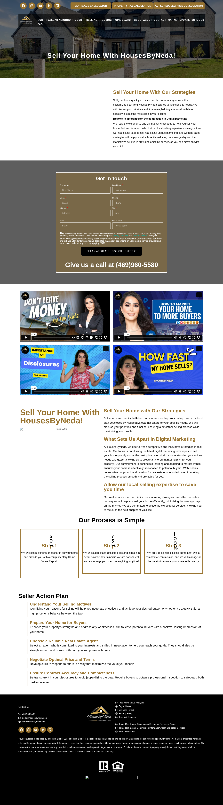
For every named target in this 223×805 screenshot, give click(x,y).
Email (62, 198)
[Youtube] (40, 5)
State (62, 221)
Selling (92, 20)
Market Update (179, 20)
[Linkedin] (57, 5)
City (114, 208)
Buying (107, 20)
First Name (64, 185)
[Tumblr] (49, 5)
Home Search (123, 20)
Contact (160, 20)
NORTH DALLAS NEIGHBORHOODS (60, 20)
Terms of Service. (140, 235)
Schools (197, 20)
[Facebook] (23, 5)
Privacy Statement (120, 235)
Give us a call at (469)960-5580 (111, 264)
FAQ (40, 24)
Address (63, 208)
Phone (115, 198)
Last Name (117, 185)
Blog (138, 20)
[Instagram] (32, 5)
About (147, 20)
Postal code (117, 221)
